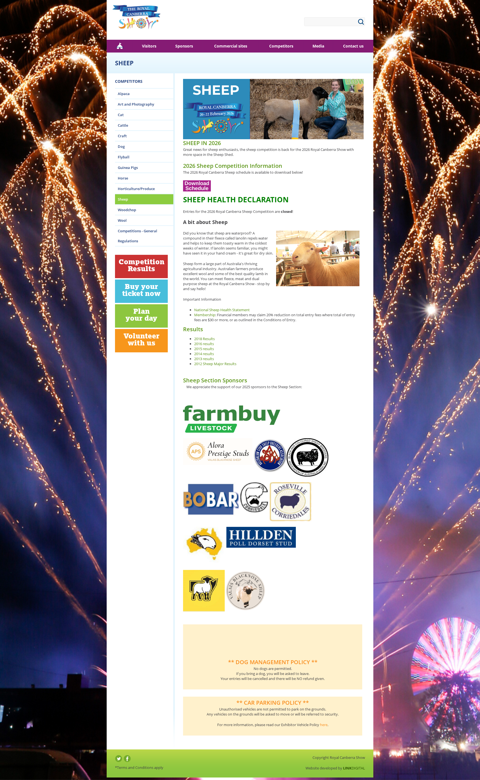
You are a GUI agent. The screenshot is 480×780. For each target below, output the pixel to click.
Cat (121, 114)
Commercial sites (230, 46)
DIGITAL (354, 768)
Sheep (123, 199)
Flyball (123, 157)
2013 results (204, 358)
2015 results (204, 348)
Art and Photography (136, 104)
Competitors (281, 46)
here (324, 724)
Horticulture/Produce (136, 188)
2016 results (204, 343)
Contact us (353, 46)
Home (119, 46)
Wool (122, 220)
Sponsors (184, 46)
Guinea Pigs (128, 167)
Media (318, 46)
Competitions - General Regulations (137, 235)
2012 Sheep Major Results (215, 363)
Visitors (149, 46)
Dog (121, 146)
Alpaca (124, 93)
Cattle (123, 125)
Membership (204, 314)
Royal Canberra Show (136, 19)
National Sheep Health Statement (222, 309)
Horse (123, 178)
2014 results (204, 353)
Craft (122, 135)
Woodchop (127, 209)
